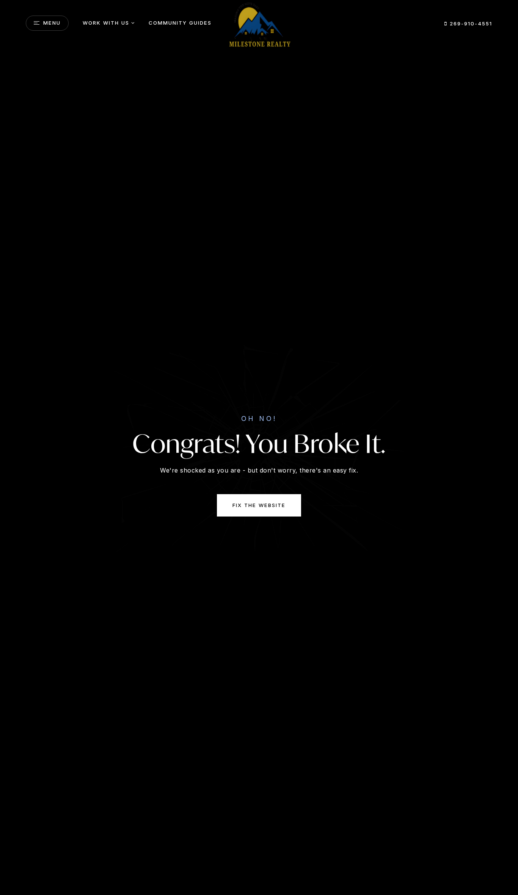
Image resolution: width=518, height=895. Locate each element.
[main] (259, 447)
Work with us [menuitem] (106, 23)
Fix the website (259, 505)
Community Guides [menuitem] (180, 23)
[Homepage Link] (259, 25)
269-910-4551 (469, 23)
